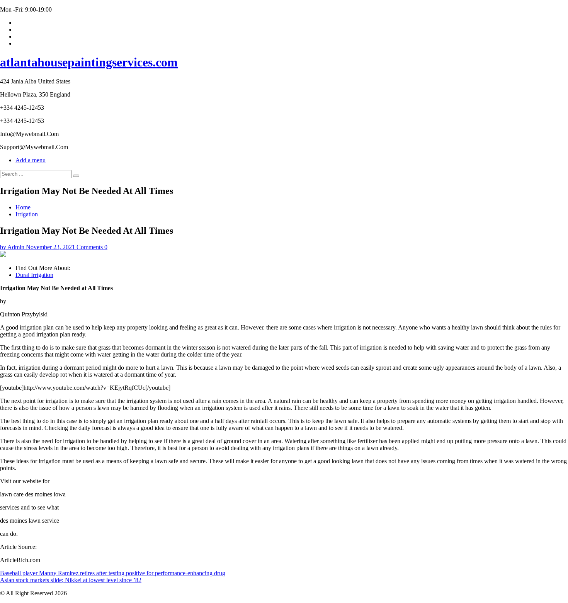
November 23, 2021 (50, 247)
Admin (15, 247)
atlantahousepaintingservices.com (89, 62)
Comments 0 (92, 247)
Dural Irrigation (34, 275)
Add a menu (30, 160)
